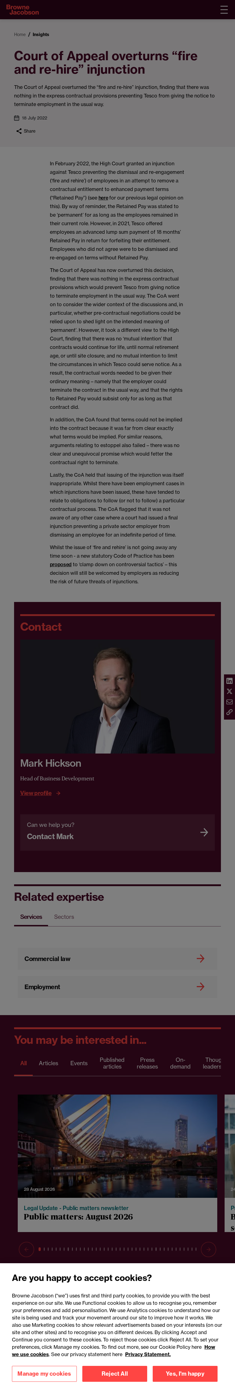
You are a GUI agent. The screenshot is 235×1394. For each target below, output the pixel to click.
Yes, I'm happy (185, 1373)
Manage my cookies (44, 1373)
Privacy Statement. (148, 1354)
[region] (117, 1328)
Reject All (115, 1373)
